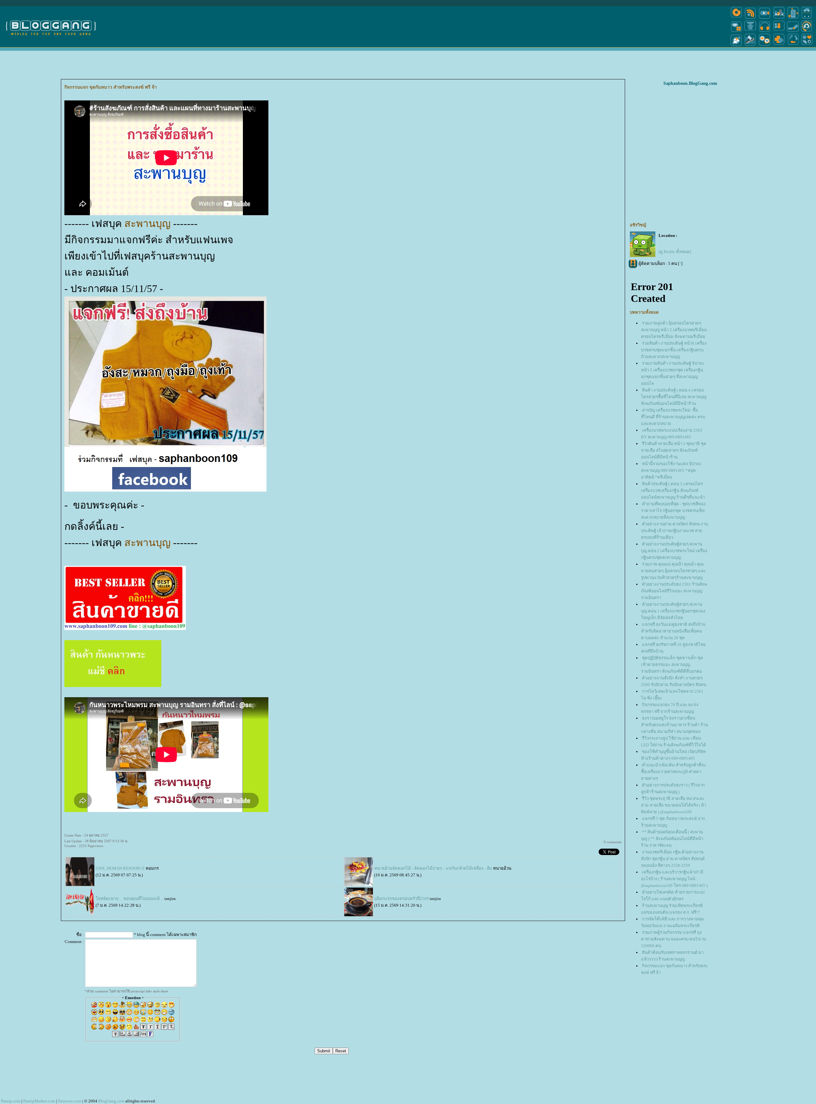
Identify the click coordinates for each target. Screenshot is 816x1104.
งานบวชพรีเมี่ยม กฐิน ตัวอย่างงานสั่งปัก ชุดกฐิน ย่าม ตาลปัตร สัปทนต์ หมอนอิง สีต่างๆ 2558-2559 (673, 859)
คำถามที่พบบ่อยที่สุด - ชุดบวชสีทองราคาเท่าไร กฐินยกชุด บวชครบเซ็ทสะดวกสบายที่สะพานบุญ (673, 510)
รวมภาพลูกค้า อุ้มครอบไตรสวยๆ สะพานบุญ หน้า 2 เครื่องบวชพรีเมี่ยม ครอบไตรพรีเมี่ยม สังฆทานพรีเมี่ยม (674, 330)
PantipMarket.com (39, 1101)
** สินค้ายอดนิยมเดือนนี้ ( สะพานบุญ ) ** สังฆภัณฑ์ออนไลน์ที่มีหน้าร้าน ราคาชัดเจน (672, 839)
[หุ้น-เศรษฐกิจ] (750, 45)
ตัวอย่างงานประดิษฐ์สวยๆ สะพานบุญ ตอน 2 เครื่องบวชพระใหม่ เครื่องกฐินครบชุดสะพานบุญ (674, 551)
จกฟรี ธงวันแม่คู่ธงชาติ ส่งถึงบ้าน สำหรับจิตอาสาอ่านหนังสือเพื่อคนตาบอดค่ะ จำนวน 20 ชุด (673, 631)
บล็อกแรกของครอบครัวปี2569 (402, 898)
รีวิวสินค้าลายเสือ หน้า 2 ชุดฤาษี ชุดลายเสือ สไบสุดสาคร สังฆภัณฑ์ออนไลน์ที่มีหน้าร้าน (673, 450)
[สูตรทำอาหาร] (736, 18)
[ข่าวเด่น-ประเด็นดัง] (750, 18)
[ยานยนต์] (806, 18)
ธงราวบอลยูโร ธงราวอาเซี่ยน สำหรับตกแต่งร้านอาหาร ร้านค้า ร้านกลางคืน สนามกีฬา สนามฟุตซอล (674, 725)
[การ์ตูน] (764, 45)
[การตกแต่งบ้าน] (779, 18)
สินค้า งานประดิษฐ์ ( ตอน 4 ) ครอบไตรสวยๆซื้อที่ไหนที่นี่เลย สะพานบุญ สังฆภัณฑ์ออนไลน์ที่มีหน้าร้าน (673, 397)
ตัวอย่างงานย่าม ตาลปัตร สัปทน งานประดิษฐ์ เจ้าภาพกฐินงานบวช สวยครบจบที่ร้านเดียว (674, 531)
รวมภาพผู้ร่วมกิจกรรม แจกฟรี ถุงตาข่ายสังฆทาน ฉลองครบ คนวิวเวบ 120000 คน (673, 939)
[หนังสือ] (793, 31)
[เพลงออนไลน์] (764, 31)
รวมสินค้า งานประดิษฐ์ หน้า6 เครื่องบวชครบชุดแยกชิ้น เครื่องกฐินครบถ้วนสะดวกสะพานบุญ (674, 350)
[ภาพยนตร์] (764, 18)
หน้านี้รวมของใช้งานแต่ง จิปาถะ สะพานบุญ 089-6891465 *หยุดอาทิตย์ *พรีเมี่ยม (671, 470)
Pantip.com (10, 1101)
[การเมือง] (750, 31)
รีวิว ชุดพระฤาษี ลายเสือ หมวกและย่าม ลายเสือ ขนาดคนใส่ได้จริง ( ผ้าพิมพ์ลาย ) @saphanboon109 (673, 805)
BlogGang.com (111, 1101)
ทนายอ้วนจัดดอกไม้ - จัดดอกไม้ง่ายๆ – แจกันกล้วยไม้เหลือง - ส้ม (433, 868)
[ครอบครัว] (779, 31)
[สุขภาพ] (779, 45)
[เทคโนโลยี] (793, 18)
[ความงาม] (736, 31)
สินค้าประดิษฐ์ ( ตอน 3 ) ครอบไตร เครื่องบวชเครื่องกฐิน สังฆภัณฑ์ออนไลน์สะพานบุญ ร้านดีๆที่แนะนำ (673, 490)
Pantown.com (69, 1101)
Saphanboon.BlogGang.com (690, 83)
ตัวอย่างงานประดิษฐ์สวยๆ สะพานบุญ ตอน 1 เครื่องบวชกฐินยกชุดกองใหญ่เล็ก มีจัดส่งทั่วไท (673, 611)
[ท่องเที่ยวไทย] (736, 45)
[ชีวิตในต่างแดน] (807, 45)
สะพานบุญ (148, 223)
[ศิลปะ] (806, 31)
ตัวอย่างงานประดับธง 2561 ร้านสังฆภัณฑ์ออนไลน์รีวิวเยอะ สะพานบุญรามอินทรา (674, 591)
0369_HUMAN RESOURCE (120, 868)
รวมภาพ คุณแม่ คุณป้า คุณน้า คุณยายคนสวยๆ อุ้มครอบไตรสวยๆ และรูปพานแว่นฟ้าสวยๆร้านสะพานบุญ (673, 571)
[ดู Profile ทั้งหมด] (675, 251)
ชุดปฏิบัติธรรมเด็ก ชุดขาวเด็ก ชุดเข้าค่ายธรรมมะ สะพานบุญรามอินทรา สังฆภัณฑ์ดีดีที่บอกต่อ (672, 664)
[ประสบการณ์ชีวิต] (793, 45)
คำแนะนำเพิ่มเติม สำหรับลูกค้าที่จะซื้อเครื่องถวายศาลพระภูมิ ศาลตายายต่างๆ (673, 772)
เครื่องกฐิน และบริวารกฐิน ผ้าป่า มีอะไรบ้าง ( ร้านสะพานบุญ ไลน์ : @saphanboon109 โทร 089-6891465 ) (674, 879)
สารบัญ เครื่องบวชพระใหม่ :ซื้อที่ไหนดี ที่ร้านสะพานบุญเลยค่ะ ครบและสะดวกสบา (673, 417)
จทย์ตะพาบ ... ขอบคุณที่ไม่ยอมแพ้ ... (130, 898)
